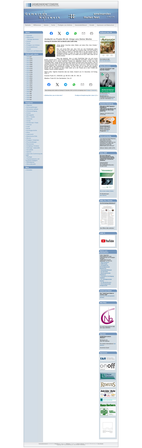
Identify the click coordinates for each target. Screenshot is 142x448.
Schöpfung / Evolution (33, 146)
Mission (29, 138)
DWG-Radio (104, 263)
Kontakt (92, 25)
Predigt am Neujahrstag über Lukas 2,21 (86, 95)
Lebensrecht (30, 134)
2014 (28, 80)
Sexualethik (30, 150)
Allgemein (29, 105)
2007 (28, 93)
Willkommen (37, 25)
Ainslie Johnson (80, 443)
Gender (29, 121)
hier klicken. (103, 195)
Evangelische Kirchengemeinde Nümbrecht (105, 267)
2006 (28, 95)
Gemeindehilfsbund (81, 25)
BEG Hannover (105, 262)
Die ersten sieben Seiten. (107, 191)
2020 (28, 68)
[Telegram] (67, 34)
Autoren (46, 25)
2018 (28, 72)
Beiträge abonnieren (33, 39)
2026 (28, 57)
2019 (28, 70)
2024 (28, 60)
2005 (28, 97)
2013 (28, 82)
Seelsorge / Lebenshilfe (33, 148)
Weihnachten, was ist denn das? (53, 95)
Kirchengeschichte (32, 130)
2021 (28, 66)
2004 (28, 99)
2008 (28, 91)
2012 (28, 84)
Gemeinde (29, 119)
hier (112, 98)
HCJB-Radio (104, 271)
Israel (28, 126)
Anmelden (29, 170)
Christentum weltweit (32, 109)
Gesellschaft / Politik (32, 122)
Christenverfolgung (32, 111)
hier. (108, 130)
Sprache (29, 151)
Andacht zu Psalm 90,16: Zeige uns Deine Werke (68, 39)
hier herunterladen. (105, 60)
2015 (28, 78)
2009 (28, 89)
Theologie (29, 157)
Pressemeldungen (32, 142)
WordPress (57, 443)
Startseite (28, 25)
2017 (28, 74)
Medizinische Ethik (32, 136)
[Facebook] (51, 34)
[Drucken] (91, 34)
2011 (28, 86)
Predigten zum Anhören (65, 25)
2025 (28, 58)
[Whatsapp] (75, 34)
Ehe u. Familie (31, 117)
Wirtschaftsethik (31, 164)
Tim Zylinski (100, 443)
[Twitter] (59, 34)
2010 (28, 88)
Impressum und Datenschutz (105, 25)
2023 (28, 62)
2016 (28, 76)
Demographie (30, 115)
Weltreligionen (30, 162)
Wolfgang (68, 443)
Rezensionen (30, 144)
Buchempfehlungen (32, 107)
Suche (53, 25)
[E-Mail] (83, 34)
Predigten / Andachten (91, 90)
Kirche (28, 128)
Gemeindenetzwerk (45, 4)
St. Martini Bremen (106, 282)
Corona (29, 113)
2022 (28, 64)
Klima (28, 132)
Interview (29, 124)
